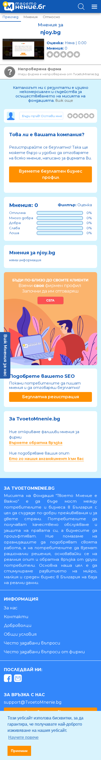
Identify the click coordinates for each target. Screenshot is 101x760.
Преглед (10, 17)
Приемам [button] (19, 751)
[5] (91, 115)
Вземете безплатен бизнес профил (50, 174)
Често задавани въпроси (32, 643)
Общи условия (20, 634)
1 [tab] (49, 359)
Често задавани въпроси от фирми (44, 651)
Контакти (16, 616)
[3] (80, 115)
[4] (86, 115)
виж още (64, 100)
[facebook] (8, 679)
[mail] (18, 679)
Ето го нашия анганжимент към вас (46, 458)
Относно (51, 17)
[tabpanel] (50, 318)
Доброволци (18, 625)
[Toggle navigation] (94, 6)
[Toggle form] (41, 116)
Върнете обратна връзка (35, 442)
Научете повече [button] (23, 737)
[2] (75, 115)
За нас (10, 607)
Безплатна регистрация (50, 396)
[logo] (24, 6)
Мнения (31, 17)
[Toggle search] (81, 6)
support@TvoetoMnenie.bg (33, 702)
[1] (70, 115)
